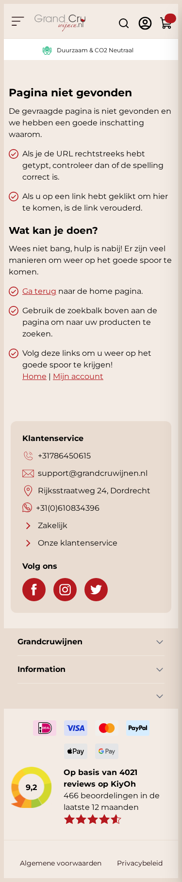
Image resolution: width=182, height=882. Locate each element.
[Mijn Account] (145, 23)
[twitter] (96, 589)
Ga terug (39, 291)
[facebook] (34, 589)
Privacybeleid (140, 863)
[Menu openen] (17, 21)
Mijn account (78, 376)
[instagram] (65, 589)
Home (34, 376)
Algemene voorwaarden (60, 863)
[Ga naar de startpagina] (59, 23)
